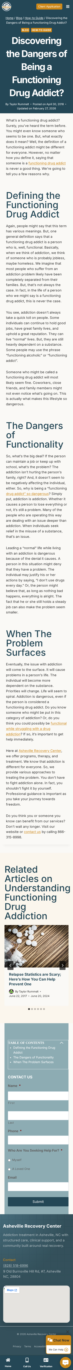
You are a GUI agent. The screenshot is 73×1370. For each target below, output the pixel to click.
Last (11, 1122)
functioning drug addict (47, 163)
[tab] (29, 1009)
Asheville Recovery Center (40, 751)
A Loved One (21, 1169)
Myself (17, 1160)
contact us (32, 832)
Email (12, 1177)
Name (14, 1086)
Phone (15, 1131)
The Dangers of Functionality (33, 1057)
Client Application (49, 6)
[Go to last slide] (10, 965)
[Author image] (11, 991)
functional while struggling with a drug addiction (36, 728)
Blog (25, 30)
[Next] (63, 965)
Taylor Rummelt (19, 104)
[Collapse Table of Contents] (61, 1043)
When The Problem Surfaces (33, 1062)
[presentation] (36, 946)
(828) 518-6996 (15, 1266)
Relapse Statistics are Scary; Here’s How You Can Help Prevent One (35, 979)
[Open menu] (67, 6)
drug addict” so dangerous (27, 494)
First (11, 1103)
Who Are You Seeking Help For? (35, 1150)
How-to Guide (41, 30)
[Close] (68, 1332)
